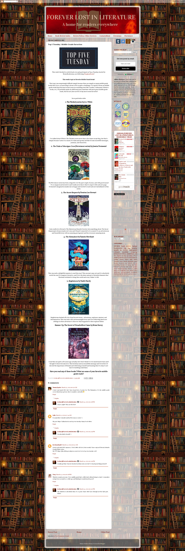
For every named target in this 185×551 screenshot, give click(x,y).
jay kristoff (128, 263)
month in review (121, 250)
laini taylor (129, 267)
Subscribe (125, 68)
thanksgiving (117, 274)
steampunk (134, 272)
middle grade (117, 258)
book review (126, 246)
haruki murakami (128, 261)
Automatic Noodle (121, 155)
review (117, 246)
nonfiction (130, 254)
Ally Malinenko (121, 141)
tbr (122, 258)
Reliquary (121, 147)
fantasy (134, 246)
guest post (117, 270)
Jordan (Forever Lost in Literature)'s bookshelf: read (124, 135)
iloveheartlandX (57, 445)
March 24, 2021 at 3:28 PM (87, 402)
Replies (57, 398)
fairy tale (134, 265)
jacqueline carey (125, 270)
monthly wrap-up (129, 252)
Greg (54, 474)
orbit (136, 254)
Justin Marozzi (119, 170)
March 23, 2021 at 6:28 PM (63, 474)
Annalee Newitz (123, 157)
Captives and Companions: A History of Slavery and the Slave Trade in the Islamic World (124, 165)
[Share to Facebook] (90, 378)
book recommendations (130, 258)
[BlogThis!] (87, 378)
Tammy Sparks (57, 387)
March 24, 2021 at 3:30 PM (87, 489)
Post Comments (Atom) (62, 536)
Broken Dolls (123, 139)
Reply (54, 394)
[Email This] (85, 378)
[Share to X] (88, 378)
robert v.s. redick (132, 268)
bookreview (118, 248)
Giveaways (117, 36)
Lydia (54, 415)
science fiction (123, 259)
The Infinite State (122, 176)
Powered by (121, 74)
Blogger (102, 544)
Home (50, 36)
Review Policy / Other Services (84, 36)
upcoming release (132, 256)
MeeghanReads (89, 74)
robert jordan (120, 276)
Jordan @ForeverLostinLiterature (67, 402)
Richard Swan (123, 178)
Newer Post (52, 532)
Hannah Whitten (121, 149)
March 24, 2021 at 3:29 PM (87, 432)
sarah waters (126, 276)
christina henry (118, 261)
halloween (117, 267)
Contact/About (104, 36)
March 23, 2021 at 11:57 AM (70, 445)
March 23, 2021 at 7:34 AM (63, 415)
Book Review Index (62, 36)
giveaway (122, 267)
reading (116, 259)
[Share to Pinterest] (92, 378)
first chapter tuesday (120, 256)
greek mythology (132, 274)
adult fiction (133, 259)
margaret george (122, 268)
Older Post (105, 532)
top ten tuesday (130, 248)
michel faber (133, 270)
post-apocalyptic (125, 272)
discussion (121, 263)
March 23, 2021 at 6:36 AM (69, 387)
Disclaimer (128, 36)
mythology (117, 272)
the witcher (124, 274)
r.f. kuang (128, 265)
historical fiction (120, 254)
